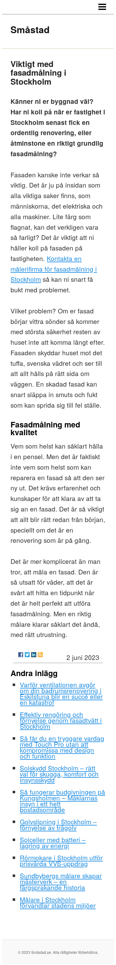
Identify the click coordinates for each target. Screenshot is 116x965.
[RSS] (40, 654)
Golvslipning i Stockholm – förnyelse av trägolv (58, 824)
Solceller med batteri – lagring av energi (53, 842)
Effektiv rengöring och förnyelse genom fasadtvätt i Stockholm (61, 720)
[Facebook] (20, 654)
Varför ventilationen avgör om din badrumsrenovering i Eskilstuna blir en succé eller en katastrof (61, 693)
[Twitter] (27, 654)
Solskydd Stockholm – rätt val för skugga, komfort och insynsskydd (59, 773)
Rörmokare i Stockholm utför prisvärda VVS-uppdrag (61, 860)
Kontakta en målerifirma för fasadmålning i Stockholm (54, 269)
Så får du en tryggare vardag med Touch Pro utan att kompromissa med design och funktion (62, 746)
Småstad (30, 29)
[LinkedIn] (33, 654)
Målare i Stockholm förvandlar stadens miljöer (58, 902)
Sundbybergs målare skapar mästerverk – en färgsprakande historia (61, 881)
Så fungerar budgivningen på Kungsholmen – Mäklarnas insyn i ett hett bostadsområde (62, 800)
